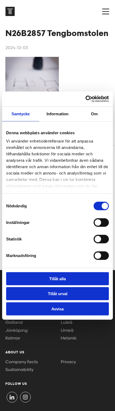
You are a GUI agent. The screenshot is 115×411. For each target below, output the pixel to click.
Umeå (67, 330)
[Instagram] (25, 397)
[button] (106, 11)
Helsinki (68, 338)
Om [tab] (94, 113)
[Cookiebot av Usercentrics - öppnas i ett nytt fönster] (85, 99)
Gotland (14, 322)
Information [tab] (57, 113)
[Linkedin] (12, 397)
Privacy (68, 362)
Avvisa (57, 308)
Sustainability (19, 369)
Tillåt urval (57, 293)
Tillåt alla (57, 278)
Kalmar (12, 338)
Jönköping (16, 330)
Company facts (21, 362)
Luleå (66, 322)
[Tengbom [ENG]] (10, 11)
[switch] (101, 222)
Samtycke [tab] (20, 113)
